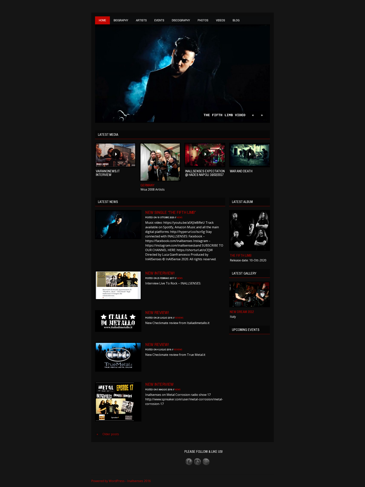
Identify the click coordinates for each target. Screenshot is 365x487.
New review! (157, 312)
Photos (203, 20)
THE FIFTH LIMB (241, 255)
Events (159, 20)
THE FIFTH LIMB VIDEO (224, 115)
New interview (159, 384)
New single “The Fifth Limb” (170, 212)
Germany (147, 185)
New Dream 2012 (242, 311)
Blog (236, 20)
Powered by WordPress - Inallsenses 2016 (121, 481)
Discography (181, 20)
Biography (121, 20)
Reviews (179, 317)
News (179, 217)
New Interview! (159, 273)
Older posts (108, 434)
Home (102, 20)
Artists (141, 20)
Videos (220, 20)
